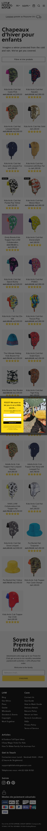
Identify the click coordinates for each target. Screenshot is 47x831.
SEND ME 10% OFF (12, 422)
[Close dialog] (44, 400)
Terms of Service (16, 429)
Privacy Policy (11, 429)
